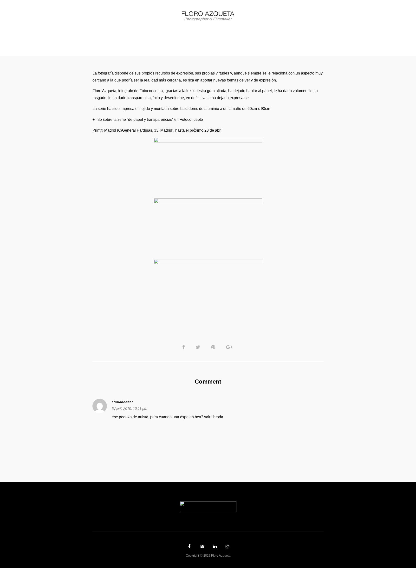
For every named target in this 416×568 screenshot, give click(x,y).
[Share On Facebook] (184, 347)
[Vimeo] (202, 547)
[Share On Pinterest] (214, 347)
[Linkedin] (214, 547)
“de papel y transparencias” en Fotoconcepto (165, 119)
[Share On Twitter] (199, 347)
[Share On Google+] (230, 347)
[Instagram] (227, 547)
